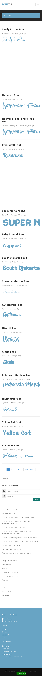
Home (4, 629)
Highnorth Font (11, 398)
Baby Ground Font (13, 234)
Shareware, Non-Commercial (11, 549)
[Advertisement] (21, 70)
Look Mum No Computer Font (12, 657)
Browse (4, 632)
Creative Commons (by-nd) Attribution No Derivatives (19, 538)
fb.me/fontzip (7, 619)
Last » (32, 469)
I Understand (21, 673)
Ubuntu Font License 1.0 (10, 510)
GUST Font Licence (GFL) (10, 576)
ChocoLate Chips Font (9, 651)
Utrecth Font (10, 328)
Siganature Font (7, 654)
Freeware (5, 580)
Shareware (5, 595)
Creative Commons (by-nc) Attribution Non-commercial (20, 541)
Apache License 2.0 (8, 514)
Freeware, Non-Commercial (11, 545)
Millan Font (5, 649)
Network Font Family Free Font (18, 120)
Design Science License (9, 561)
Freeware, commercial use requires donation (17, 553)
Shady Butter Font (13, 29)
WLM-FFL (5, 568)
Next (26, 469)
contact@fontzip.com (11, 621)
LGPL (3, 588)
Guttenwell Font (12, 304)
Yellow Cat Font (11, 422)
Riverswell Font (11, 145)
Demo (4, 557)
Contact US (5, 635)
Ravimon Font (10, 445)
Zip (7, 4)
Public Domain (7, 564)
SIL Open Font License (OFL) (11, 572)
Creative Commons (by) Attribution (13, 528)
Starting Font (6, 646)
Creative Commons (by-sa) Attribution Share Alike (18, 518)
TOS (3, 638)
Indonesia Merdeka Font (17, 375)
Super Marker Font (13, 210)
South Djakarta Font (14, 257)
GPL (3, 584)
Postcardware (6, 591)
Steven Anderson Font (15, 281)
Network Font (10, 95)
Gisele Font (9, 351)
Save (37, 499)
